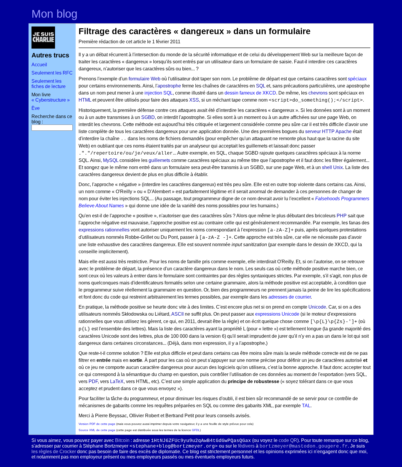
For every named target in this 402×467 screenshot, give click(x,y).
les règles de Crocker (53, 451)
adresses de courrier (289, 296)
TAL (306, 405)
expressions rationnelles (104, 229)
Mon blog (54, 13)
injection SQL (158, 92)
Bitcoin (122, 440)
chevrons (318, 92)
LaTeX (117, 381)
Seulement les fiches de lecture (48, 84)
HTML (85, 99)
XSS (194, 99)
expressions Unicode (277, 314)
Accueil (39, 64)
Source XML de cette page (97, 430)
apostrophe (169, 85)
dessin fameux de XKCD (250, 92)
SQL (260, 85)
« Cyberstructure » (50, 99)
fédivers (246, 445)
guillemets (159, 160)
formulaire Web (144, 78)
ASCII (177, 314)
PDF (93, 381)
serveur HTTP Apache (328, 131)
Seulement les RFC (52, 72)
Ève (35, 108)
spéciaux (357, 78)
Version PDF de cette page (97, 423)
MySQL (110, 160)
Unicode (317, 306)
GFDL (196, 430)
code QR (288, 440)
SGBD (148, 117)
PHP (342, 215)
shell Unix (332, 167)
